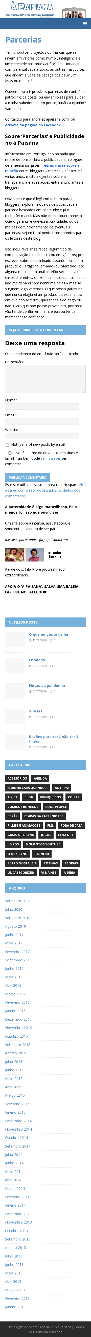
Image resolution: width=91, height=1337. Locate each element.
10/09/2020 (40, 640)
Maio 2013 (13, 1273)
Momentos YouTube (43, 844)
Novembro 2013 (18, 1222)
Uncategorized (21, 872)
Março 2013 (15, 1289)
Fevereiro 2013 (17, 1298)
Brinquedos (50, 797)
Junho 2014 (14, 1162)
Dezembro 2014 (18, 1120)
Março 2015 (15, 1095)
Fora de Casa (71, 825)
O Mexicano (18, 854)
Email (10, 415)
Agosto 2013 (15, 1247)
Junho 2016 (14, 968)
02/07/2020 (40, 691)
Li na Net (65, 835)
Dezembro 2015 (18, 1019)
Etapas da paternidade (43, 816)
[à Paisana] (45, 15)
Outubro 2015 (16, 1036)
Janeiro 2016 (15, 1010)
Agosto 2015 (15, 1053)
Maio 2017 (13, 943)
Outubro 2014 (16, 1137)
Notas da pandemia (47, 685)
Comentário (15, 361)
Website (11, 429)
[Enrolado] (15, 665)
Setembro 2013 (17, 1239)
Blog (29, 797)
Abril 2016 (13, 985)
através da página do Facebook (33, 125)
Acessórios (17, 778)
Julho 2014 (13, 1154)
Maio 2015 (13, 1078)
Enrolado (37, 659)
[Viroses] (15, 716)
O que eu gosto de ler (49, 634)
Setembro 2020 (17, 900)
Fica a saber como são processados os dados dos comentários (45, 490)
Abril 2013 (13, 1281)
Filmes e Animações (24, 825)
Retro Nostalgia (22, 863)
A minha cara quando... (28, 788)
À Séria (69, 872)
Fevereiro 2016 (17, 1002)
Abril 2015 (13, 1086)
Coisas (73, 797)
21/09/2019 (40, 747)
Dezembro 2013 (18, 1213)
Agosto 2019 (15, 926)
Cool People (56, 807)
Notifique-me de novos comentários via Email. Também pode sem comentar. (43, 458)
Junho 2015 (14, 1070)
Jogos (46, 835)
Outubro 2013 (16, 1230)
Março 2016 (15, 994)
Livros (13, 844)
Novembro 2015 (18, 1027)
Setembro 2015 (17, 1044)
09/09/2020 (40, 666)
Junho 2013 (14, 1264)
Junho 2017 (14, 934)
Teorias (71, 863)
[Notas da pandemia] (15, 691)
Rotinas (51, 863)
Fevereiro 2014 (17, 1196)
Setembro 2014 (17, 1146)
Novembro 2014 (18, 1129)
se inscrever (50, 458)
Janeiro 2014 (15, 1205)
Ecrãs (12, 816)
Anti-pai (62, 788)
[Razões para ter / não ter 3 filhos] (15, 742)
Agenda (40, 778)
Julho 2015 (13, 1061)
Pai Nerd (42, 854)
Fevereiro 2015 (17, 1103)
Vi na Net (49, 872)
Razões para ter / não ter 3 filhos (53, 739)
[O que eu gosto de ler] (15, 639)
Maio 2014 (13, 1171)
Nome (10, 400)
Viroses (35, 711)
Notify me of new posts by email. (38, 444)
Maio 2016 (13, 977)
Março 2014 (15, 1188)
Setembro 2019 (17, 917)
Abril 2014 (13, 1179)
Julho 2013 (13, 1256)
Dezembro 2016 (18, 960)
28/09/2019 (40, 717)
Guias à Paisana (21, 835)
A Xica (12, 797)
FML (50, 825)
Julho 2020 (13, 909)
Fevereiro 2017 (17, 951)
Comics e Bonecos (23, 807)
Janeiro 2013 (15, 1306)
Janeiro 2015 (15, 1112)
